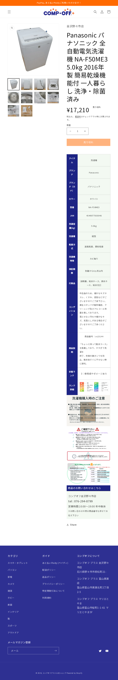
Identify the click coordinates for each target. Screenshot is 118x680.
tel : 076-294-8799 (80, 501)
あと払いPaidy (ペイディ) (55, 562)
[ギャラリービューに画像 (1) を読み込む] (13, 84)
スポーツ (12, 625)
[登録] (55, 650)
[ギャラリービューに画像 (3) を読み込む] (40, 84)
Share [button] (73, 524)
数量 (69, 125)
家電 (10, 576)
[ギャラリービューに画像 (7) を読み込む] (40, 97)
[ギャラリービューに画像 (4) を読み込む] (53, 84)
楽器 (10, 604)
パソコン (12, 569)
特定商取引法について (53, 590)
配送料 (78, 116)
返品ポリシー (49, 576)
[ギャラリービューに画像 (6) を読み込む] (27, 97)
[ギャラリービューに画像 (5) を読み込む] (13, 97)
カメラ (11, 583)
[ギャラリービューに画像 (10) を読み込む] (27, 111)
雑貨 (10, 590)
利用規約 (46, 597)
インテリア (13, 611)
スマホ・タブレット (18, 562)
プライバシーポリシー (53, 583)
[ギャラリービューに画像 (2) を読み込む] (27, 84)
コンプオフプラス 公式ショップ (54, 673)
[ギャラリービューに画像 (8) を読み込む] (53, 97)
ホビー (11, 597)
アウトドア (13, 632)
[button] (9, 11)
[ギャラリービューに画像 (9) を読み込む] (13, 111)
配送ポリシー (49, 569)
